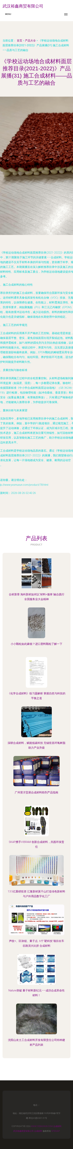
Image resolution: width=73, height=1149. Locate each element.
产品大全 (30, 40)
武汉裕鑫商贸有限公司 (23, 1131)
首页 (19, 40)
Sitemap (55, 1131)
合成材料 (57, 1126)
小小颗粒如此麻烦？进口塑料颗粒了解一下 (36, 644)
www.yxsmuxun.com (42, 1126)
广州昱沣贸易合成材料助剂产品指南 (36, 792)
